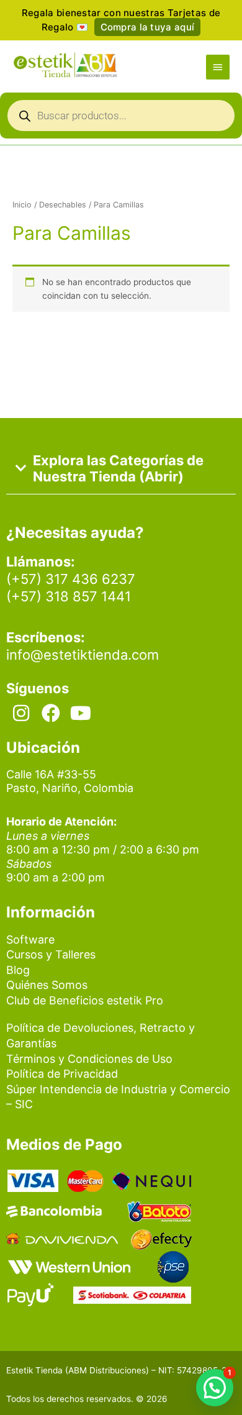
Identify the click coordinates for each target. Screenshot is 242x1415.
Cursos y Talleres (51, 954)
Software (30, 939)
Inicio (22, 204)
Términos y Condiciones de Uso (89, 1058)
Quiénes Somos (46, 984)
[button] (214, 1387)
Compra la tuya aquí (148, 27)
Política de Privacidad (62, 1073)
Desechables (62, 204)
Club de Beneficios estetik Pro (84, 1000)
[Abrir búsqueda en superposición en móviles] (121, 119)
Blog (18, 969)
